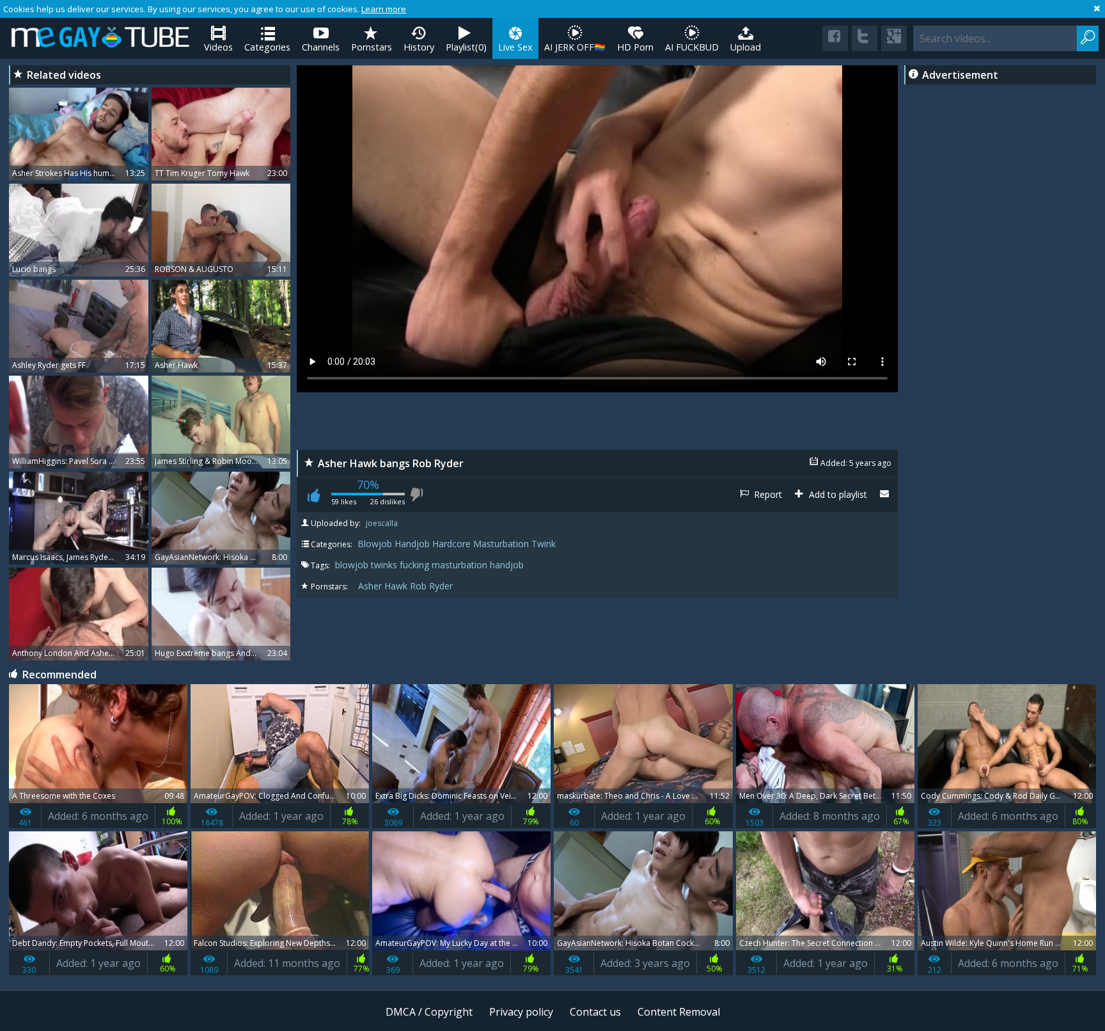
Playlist (466, 47)
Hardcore (451, 544)
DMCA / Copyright (429, 1012)
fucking (416, 565)
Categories (267, 47)
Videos (218, 47)
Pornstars (371, 47)
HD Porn (635, 47)
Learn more (383, 9)
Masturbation (501, 544)
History (419, 47)
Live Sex (515, 47)
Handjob (412, 544)
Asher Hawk (382, 586)
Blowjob (374, 544)
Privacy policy (521, 1012)
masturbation (461, 565)
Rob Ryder (431, 586)
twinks (385, 565)
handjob (507, 565)
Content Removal (679, 1012)
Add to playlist (836, 494)
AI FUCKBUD (692, 47)
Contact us (595, 1012)
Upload (745, 47)
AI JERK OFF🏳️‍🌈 (575, 47)
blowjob (353, 565)
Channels (321, 47)
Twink (543, 544)
